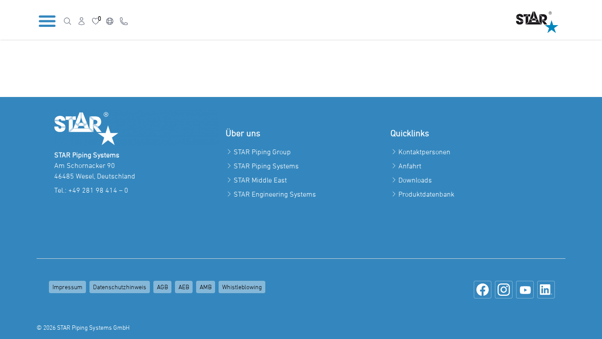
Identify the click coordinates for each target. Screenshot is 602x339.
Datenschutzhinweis (119, 287)
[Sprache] (110, 21)
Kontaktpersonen (424, 152)
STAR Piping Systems (266, 166)
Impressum (67, 287)
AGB (162, 287)
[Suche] (67, 21)
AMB (206, 287)
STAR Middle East (260, 180)
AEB (183, 287)
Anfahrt (409, 166)
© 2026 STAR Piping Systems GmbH (83, 327)
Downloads (415, 180)
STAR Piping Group (262, 152)
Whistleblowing (242, 287)
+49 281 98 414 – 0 (98, 190)
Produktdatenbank (426, 194)
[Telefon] (124, 21)
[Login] (81, 21)
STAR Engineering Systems (275, 194)
